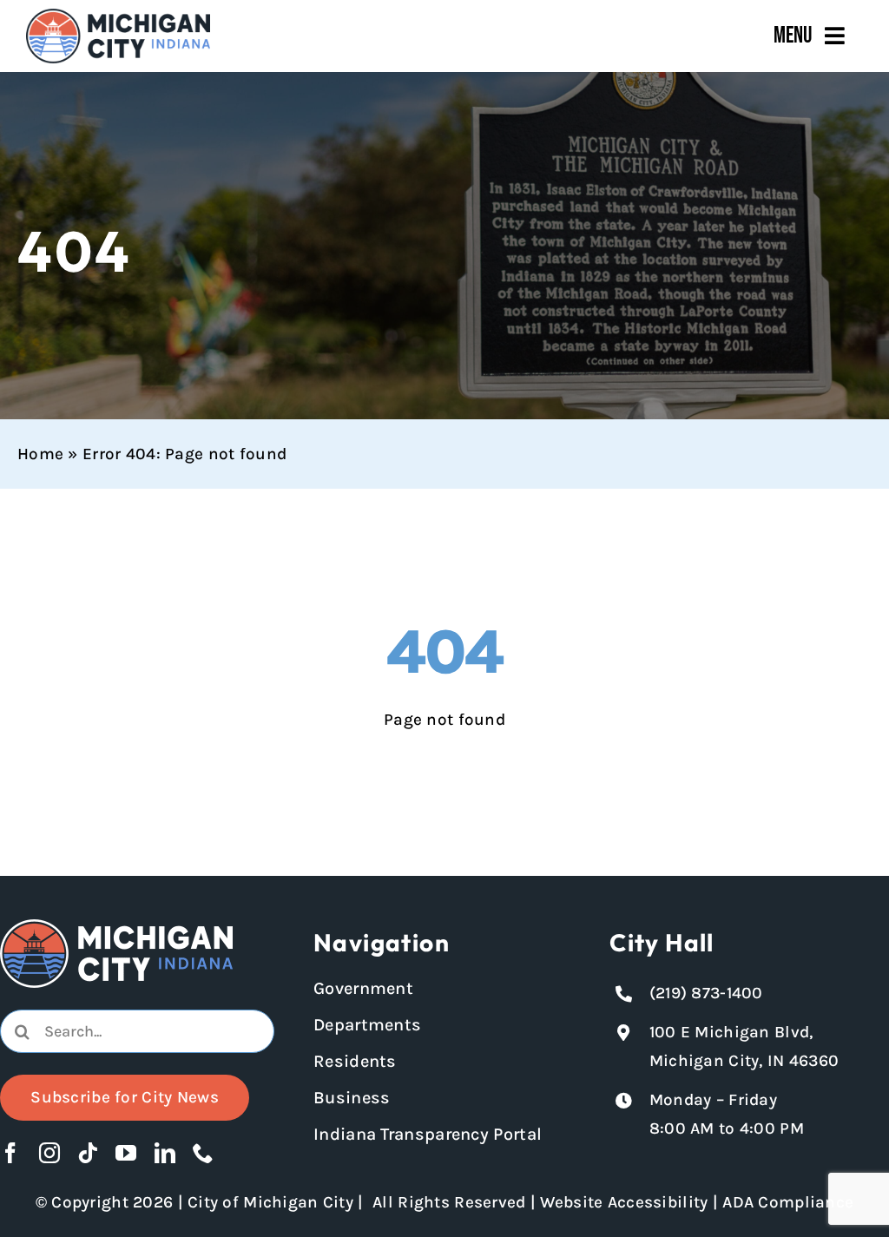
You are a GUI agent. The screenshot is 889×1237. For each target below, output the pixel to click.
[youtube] (125, 1152)
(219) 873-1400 (706, 993)
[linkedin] (165, 1152)
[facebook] (10, 1152)
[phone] (203, 1152)
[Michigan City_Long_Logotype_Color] (118, 16)
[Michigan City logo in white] (116, 927)
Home (40, 454)
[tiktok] (87, 1152)
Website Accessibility (624, 1202)
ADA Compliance (787, 1202)
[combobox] (137, 1031)
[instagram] (49, 1152)
